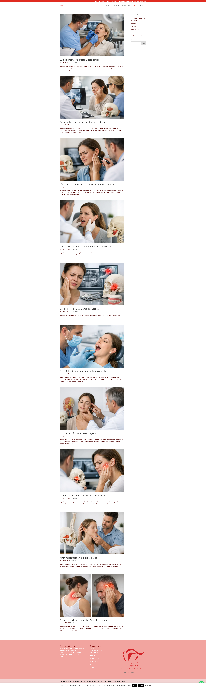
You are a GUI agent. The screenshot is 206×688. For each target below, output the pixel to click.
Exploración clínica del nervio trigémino (79, 433)
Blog (135, 5)
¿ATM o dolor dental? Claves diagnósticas (79, 308)
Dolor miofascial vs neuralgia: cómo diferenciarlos (84, 620)
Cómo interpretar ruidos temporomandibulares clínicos (87, 184)
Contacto (140, 5)
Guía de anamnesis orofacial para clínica (79, 59)
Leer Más (148, 685)
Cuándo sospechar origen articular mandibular (82, 495)
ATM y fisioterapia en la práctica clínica (78, 557)
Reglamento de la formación (69, 681)
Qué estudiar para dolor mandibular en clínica (82, 122)
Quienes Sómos (125, 5)
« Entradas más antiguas (66, 637)
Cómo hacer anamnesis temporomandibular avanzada (86, 246)
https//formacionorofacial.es (128, 672)
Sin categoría (74, 62)
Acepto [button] (134, 685)
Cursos (108, 5)
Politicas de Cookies (105, 681)
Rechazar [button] (141, 685)
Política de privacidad (88, 681)
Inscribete (116, 5)
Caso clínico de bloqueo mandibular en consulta (83, 371)
